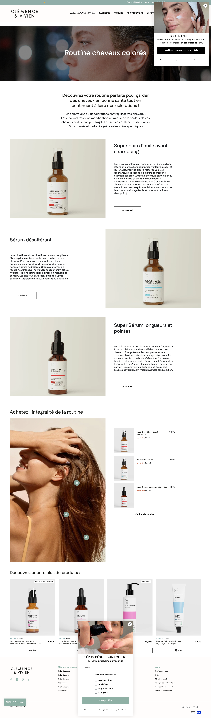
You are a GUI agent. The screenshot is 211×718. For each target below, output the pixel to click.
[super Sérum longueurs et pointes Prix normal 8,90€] (86, 537)
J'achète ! (23, 295)
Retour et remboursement (165, 691)
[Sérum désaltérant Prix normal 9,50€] (76, 483)
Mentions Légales (161, 679)
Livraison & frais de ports (164, 687)
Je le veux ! (127, 210)
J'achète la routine (144, 514)
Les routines (62, 683)
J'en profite (105, 700)
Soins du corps (63, 675)
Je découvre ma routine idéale (181, 51)
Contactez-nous (161, 671)
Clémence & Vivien (22, 707)
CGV (157, 675)
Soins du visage (64, 671)
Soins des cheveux (65, 679)
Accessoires (62, 691)
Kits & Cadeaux (64, 687)
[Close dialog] (130, 624)
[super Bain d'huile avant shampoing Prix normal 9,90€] (66, 514)
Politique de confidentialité (165, 683)
